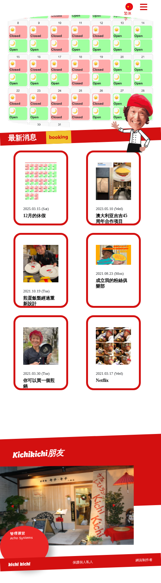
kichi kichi (19, 564)
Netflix (102, 380)
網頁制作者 (144, 560)
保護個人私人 (83, 562)
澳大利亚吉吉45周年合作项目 (111, 218)
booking (58, 137)
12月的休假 (34, 215)
